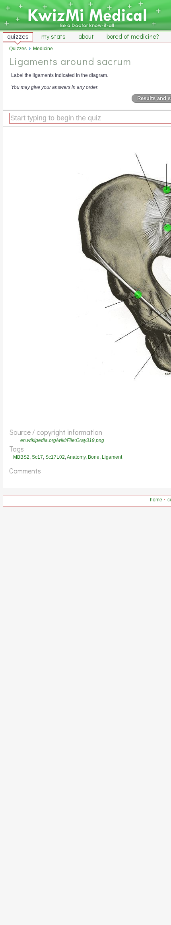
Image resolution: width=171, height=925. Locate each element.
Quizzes (18, 48)
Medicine (43, 48)
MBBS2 (21, 457)
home (156, 500)
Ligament (112, 457)
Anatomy (76, 457)
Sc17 (37, 457)
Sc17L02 (55, 457)
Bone (93, 457)
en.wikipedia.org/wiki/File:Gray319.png (62, 440)
